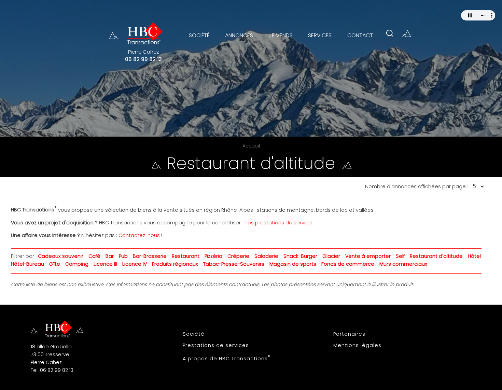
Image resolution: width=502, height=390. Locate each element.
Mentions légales (357, 345)
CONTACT (360, 35)
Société (194, 334)
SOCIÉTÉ (199, 35)
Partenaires (349, 334)
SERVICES (320, 35)
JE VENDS (281, 35)
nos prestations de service (278, 222)
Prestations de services (216, 345)
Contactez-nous (139, 235)
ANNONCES (239, 35)
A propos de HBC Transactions (226, 358)
